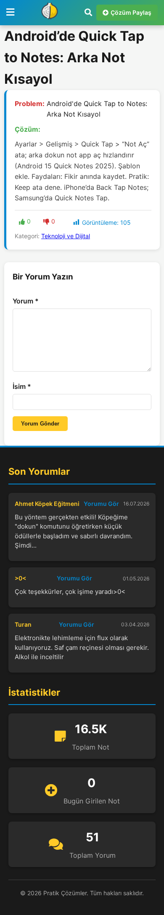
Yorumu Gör (101, 503)
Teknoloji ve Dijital (65, 235)
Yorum (26, 301)
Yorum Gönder (40, 423)
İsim (22, 386)
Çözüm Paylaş (131, 12)
